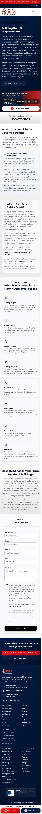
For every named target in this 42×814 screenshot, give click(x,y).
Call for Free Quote (15, 83)
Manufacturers (7, 768)
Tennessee (25, 757)
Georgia (24, 763)
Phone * (7, 541)
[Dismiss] (39, 2)
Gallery (24, 714)
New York (25, 768)
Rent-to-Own (6, 757)
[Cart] (32, 12)
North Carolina (27, 751)
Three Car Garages (8, 735)
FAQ (23, 720)
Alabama (25, 760)
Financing (5, 754)
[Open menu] (38, 12)
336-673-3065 (20, 119)
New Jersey (26, 771)
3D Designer (6, 782)
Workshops (6, 722)
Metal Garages (7, 711)
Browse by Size (7, 744)
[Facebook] (3, 700)
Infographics (6, 776)
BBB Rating (26, 722)
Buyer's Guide (7, 751)
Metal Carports (7, 708)
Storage (4, 720)
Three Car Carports (9, 741)
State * (7, 558)
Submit (19, 628)
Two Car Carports (8, 738)
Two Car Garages (8, 732)
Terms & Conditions (15, 606)
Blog (23, 717)
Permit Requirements (9, 779)
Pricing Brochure (8, 774)
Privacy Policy (25, 604)
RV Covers (5, 725)
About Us (25, 708)
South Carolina (27, 765)
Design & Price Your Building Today (19, 653)
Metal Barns (6, 714)
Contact (24, 725)
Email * (7, 550)
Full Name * (8, 532)
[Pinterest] (14, 700)
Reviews (25, 711)
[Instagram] (7, 700)
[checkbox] (7, 585)
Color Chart (6, 760)
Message (7, 567)
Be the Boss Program (9, 771)
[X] (18, 700)
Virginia (24, 754)
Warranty (5, 765)
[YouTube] (10, 700)
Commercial (6, 717)
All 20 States (26, 774)
